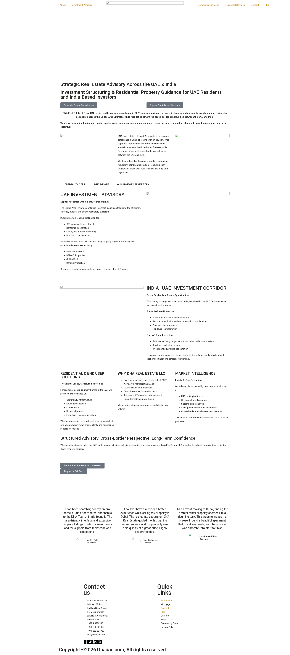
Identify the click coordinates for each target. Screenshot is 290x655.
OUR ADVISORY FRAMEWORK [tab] (133, 184)
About (63, 5)
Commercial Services (208, 5)
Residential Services (235, 5)
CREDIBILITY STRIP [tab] (75, 184)
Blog (267, 5)
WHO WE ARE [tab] (101, 184)
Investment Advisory (82, 5)
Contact (255, 5)
